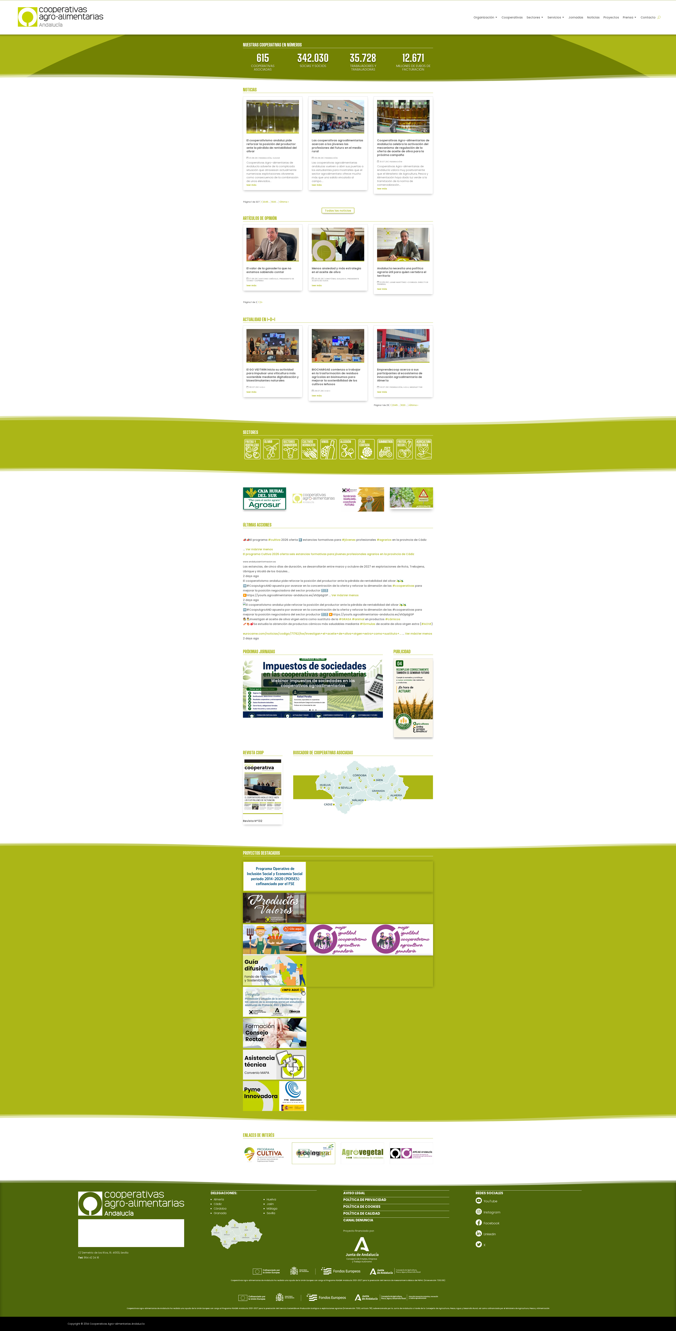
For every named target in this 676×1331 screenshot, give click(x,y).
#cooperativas (403, 586)
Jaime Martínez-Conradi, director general (402, 283)
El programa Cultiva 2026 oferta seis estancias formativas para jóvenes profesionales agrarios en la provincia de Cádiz (328, 554)
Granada (220, 1213)
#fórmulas (367, 624)
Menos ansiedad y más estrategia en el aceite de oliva (336, 270)
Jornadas (575, 17)
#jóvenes (349, 540)
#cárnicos (392, 619)
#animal (358, 619)
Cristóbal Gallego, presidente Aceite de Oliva (335, 279)
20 (274, 201)
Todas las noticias (338, 211)
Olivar (276, 157)
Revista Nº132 (252, 821)
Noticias (593, 17)
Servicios (554, 17)
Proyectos (611, 17)
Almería (219, 1199)
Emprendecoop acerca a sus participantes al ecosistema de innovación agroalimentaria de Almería (399, 375)
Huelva (271, 1199)
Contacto (648, 17)
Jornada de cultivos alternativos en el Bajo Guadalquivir (313, 683)
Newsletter (416, 387)
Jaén (270, 1204)
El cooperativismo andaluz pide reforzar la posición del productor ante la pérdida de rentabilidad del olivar (271, 145)
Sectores (533, 17)
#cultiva (274, 540)
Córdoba (220, 1209)
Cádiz (218, 1204)
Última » (284, 201)
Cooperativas (512, 17)
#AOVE (426, 624)
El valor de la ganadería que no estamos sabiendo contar (268, 270)
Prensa (628, 17)
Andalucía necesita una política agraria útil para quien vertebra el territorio (401, 272)
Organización (484, 17)
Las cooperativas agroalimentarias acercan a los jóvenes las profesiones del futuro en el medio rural (337, 145)
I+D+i (262, 387)
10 (272, 201)
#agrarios (384, 540)
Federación (265, 157)
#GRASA (345, 619)
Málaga (272, 1209)
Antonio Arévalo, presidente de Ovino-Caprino (270, 279)
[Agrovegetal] (362, 1163)
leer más (251, 184)
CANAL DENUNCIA (358, 1220)
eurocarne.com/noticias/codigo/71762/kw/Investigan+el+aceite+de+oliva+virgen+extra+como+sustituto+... (322, 634)
